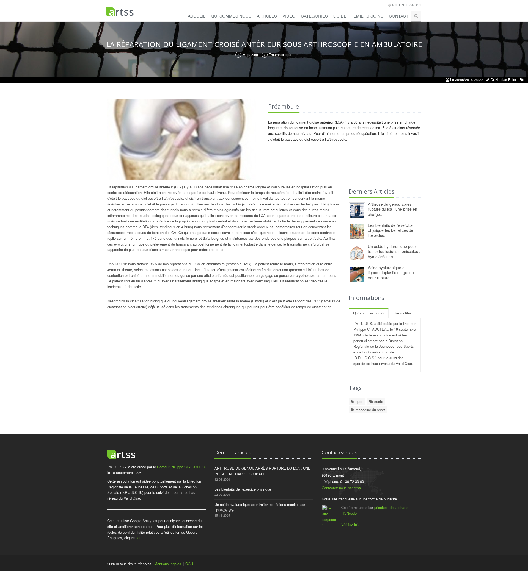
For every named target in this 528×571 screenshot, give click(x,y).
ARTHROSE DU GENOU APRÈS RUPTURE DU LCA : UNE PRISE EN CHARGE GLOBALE (262, 471)
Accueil (196, 16)
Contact (398, 16)
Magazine (250, 54)
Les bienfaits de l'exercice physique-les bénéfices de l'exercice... (390, 230)
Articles (267, 16)
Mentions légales (167, 563)
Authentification (406, 5)
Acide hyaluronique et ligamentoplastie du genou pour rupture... (391, 272)
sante (378, 401)
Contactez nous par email (342, 487)
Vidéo (288, 16)
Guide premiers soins (358, 16)
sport (359, 401)
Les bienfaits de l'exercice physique (243, 489)
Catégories (314, 16)
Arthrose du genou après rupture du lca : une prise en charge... (392, 209)
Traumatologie (280, 54)
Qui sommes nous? (368, 313)
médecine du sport (369, 409)
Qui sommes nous (231, 16)
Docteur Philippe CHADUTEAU (181, 466)
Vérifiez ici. (350, 524)
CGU (189, 563)
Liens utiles (403, 313)
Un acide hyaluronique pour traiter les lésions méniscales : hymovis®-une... (394, 251)
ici (138, 537)
